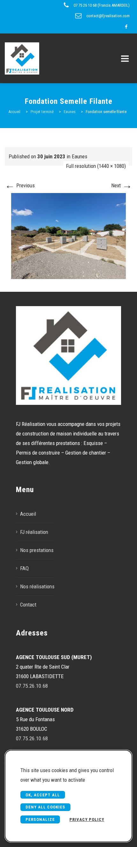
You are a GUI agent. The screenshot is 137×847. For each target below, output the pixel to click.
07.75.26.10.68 (32, 686)
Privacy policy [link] (86, 819)
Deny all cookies (45, 807)
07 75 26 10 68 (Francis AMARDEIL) (102, 5)
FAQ (24, 568)
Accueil (28, 514)
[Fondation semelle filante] (68, 235)
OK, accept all (42, 795)
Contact (28, 604)
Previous (20, 185)
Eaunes (79, 156)
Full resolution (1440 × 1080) (96, 166)
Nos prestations (37, 550)
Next (121, 185)
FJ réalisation (34, 532)
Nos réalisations (37, 586)
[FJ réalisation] (29, 58)
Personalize (40, 819)
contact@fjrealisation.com (108, 15)
